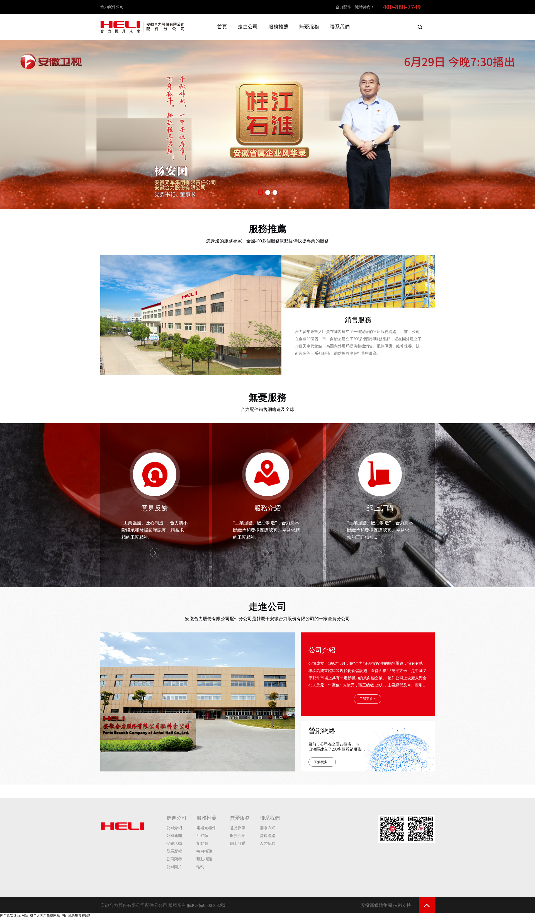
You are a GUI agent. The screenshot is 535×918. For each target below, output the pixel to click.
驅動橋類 (204, 859)
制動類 (202, 843)
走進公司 (267, 607)
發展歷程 (174, 851)
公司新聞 (174, 836)
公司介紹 (321, 650)
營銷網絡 (321, 731)
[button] (260, 192)
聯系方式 (267, 828)
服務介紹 (237, 836)
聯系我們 (270, 818)
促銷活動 (174, 843)
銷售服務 (358, 319)
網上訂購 (237, 843)
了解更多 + (367, 699)
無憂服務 (267, 397)
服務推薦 (267, 229)
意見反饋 (237, 828)
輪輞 (200, 867)
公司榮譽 (174, 859)
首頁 (222, 27)
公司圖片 (174, 867)
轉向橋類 (204, 851)
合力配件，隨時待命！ (354, 7)
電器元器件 (206, 828)
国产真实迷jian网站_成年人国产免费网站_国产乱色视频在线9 (45, 915)
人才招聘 (267, 843)
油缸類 (202, 836)
